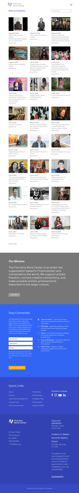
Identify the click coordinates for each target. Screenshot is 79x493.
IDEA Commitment (16, 405)
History (12, 395)
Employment (37, 395)
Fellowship (36, 392)
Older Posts (13, 244)
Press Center (37, 402)
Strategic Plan (38, 399)
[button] (14, 295)
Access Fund (14, 402)
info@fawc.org (57, 467)
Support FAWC (38, 405)
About (11, 392)
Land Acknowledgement (18, 399)
